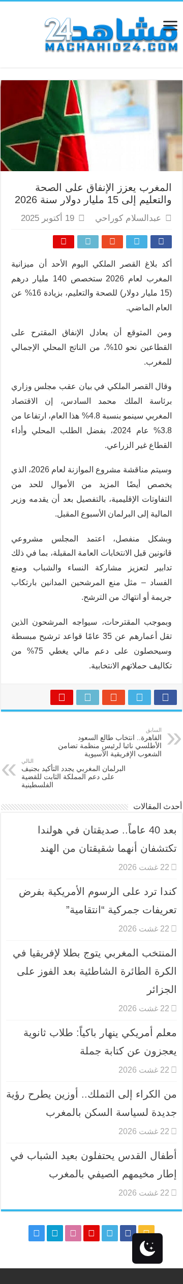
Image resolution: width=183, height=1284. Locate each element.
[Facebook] (128, 1233)
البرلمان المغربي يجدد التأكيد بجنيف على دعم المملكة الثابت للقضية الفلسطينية (73, 773)
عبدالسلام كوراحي (128, 218)
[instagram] (36, 1233)
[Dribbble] (73, 1233)
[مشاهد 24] (110, 33)
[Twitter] (110, 1233)
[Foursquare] (55, 1233)
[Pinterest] (91, 1233)
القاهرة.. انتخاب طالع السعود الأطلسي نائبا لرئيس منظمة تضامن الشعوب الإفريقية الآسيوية (110, 742)
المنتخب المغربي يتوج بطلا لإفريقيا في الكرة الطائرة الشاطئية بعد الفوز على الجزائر (95, 971)
